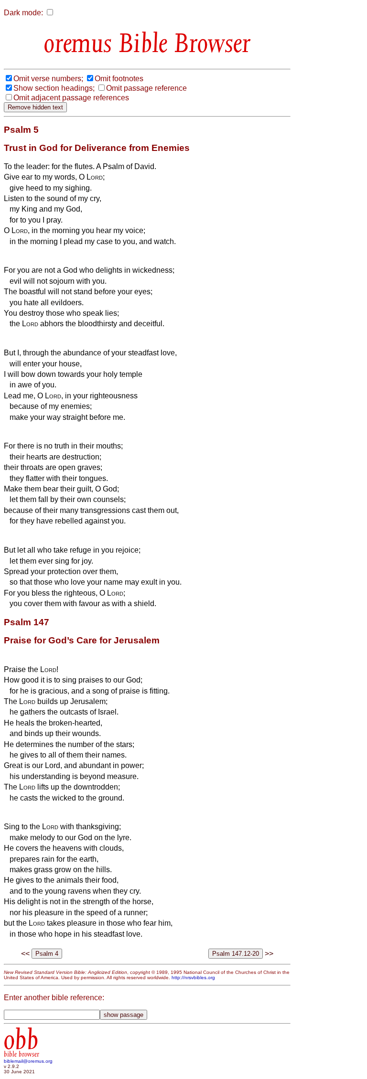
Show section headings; (54, 88)
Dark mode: (23, 13)
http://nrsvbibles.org (193, 977)
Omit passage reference (146, 88)
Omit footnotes (119, 79)
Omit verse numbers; (48, 79)
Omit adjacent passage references (71, 98)
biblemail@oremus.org (28, 1061)
